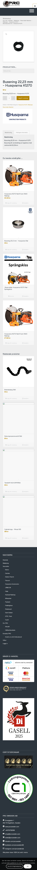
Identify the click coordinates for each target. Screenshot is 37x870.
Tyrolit (7, 620)
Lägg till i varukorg (23, 98)
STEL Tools (8, 616)
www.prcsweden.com (12, 826)
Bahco (7, 570)
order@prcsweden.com (12, 837)
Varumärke (6, 566)
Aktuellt (7, 626)
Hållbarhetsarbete (10, 630)
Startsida (5, 560)
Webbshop (7, 18)
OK (28, 866)
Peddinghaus (9, 605)
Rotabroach (8, 609)
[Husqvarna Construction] (17, 116)
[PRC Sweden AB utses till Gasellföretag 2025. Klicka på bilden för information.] (18, 740)
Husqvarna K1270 (22, 104)
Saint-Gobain (9, 613)
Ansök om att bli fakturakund (13, 637)
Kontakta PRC (7, 633)
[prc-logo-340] (15, 4)
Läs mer (11, 296)
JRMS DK (8, 587)
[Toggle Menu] (31, 10)
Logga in (5, 643)
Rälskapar (30, 104)
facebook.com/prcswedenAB (14, 845)
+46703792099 (10, 830)
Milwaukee (8, 598)
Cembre (7, 573)
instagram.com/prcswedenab (14, 849)
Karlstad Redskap (10, 595)
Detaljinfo (26, 203)
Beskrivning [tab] (8, 132)
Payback (7, 602)
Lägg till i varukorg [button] (12, 203)
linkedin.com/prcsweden (13, 841)
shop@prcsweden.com (12, 834)
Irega (6, 591)
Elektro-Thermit (9, 577)
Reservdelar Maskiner (8, 107)
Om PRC (5, 623)
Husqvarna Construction (12, 584)
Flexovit (7, 580)
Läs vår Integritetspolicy (14, 866)
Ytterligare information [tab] (22, 132)
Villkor (4, 640)
